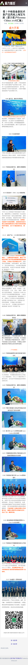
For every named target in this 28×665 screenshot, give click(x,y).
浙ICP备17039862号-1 (16, 658)
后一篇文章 (14, 644)
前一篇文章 (14, 640)
